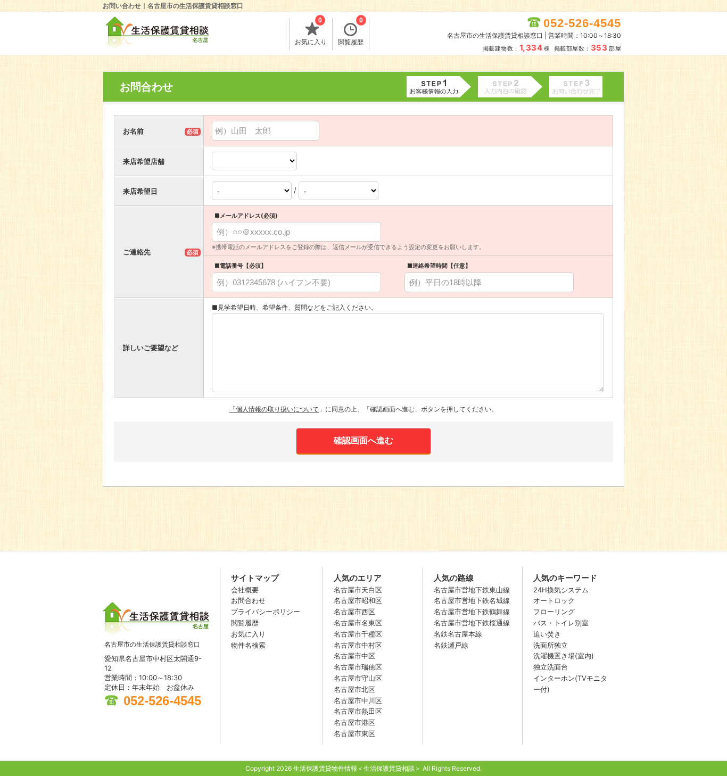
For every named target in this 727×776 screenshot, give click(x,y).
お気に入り (311, 32)
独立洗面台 (550, 667)
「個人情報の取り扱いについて (274, 409)
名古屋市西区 (354, 611)
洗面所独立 (550, 645)
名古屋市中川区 (358, 700)
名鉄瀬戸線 (451, 645)
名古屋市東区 (354, 733)
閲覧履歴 (350, 32)
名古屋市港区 (354, 722)
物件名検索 (248, 645)
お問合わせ (248, 600)
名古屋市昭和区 (358, 600)
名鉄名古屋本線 (458, 634)
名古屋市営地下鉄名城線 (472, 600)
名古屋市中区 (354, 655)
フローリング (554, 611)
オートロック (554, 600)
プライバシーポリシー (265, 611)
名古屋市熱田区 (358, 711)
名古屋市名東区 (358, 622)
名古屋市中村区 (358, 645)
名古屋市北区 (354, 689)
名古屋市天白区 (358, 589)
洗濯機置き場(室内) (563, 655)
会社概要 (245, 589)
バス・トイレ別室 (561, 622)
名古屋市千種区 (358, 634)
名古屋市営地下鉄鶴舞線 (472, 611)
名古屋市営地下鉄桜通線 (472, 622)
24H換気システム (561, 589)
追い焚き (547, 634)
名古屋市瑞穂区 (358, 667)
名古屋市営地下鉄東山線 (472, 589)
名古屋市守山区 (358, 678)
